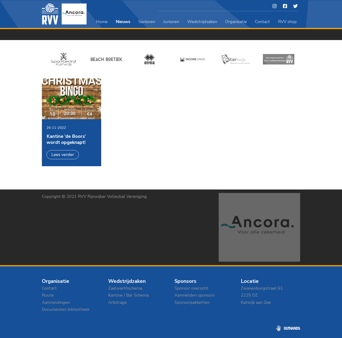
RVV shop (287, 21)
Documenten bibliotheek (65, 309)
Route (48, 295)
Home (102, 21)
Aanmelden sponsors (194, 295)
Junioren (171, 21)
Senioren (146, 21)
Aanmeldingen (56, 302)
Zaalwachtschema (125, 288)
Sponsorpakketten (192, 302)
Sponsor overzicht (191, 288)
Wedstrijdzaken (202, 21)
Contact (262, 21)
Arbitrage (117, 302)
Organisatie (236, 21)
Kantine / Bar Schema (128, 295)
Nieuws (123, 21)
